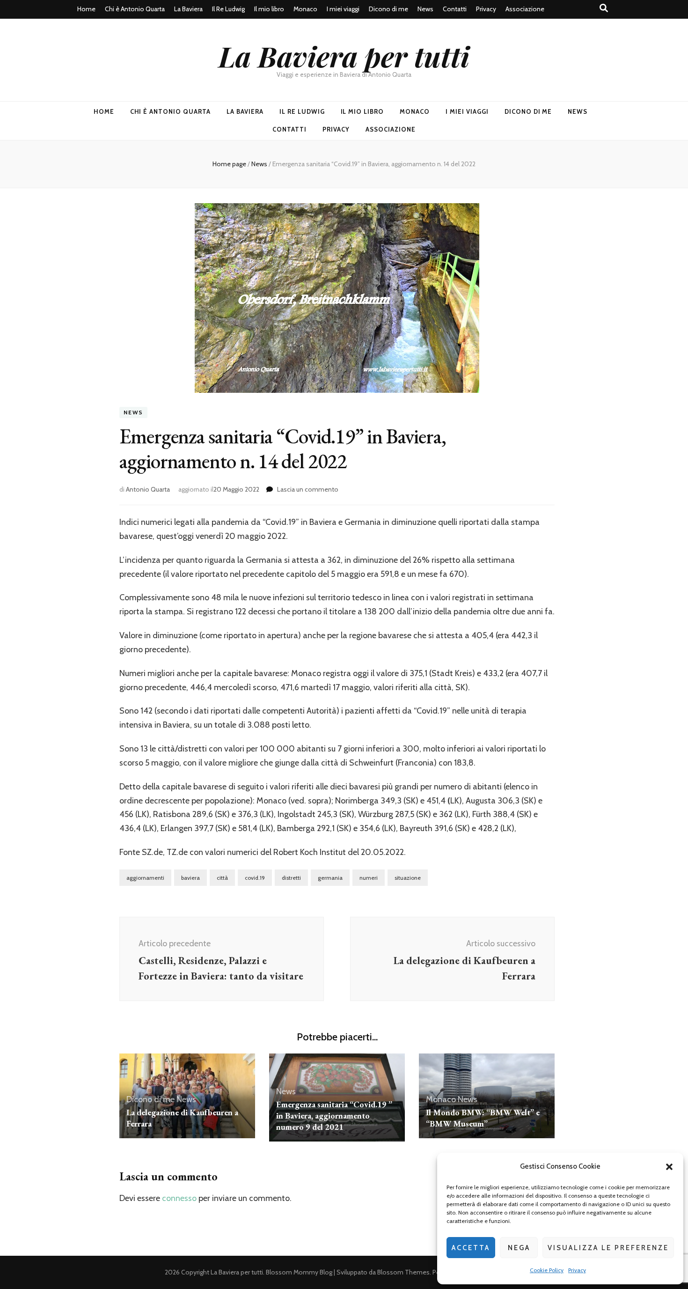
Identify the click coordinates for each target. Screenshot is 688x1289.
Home (86, 9)
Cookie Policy (547, 1270)
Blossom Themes (403, 1272)
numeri (368, 877)
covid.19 (255, 877)
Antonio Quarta (148, 489)
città (222, 877)
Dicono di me (388, 9)
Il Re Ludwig (228, 9)
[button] (669, 1166)
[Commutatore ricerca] (604, 8)
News (425, 9)
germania (330, 877)
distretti (291, 877)
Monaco (305, 9)
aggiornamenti (145, 877)
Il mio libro (269, 9)
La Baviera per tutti (344, 55)
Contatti (455, 9)
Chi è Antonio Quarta (135, 9)
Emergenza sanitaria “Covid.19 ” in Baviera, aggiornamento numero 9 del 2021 (334, 1115)
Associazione (524, 9)
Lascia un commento (307, 489)
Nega (519, 1248)
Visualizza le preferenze (608, 1248)
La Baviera (188, 9)
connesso (179, 1198)
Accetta (471, 1248)
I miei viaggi (343, 9)
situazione (408, 877)
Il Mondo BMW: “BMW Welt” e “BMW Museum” (483, 1118)
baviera (190, 877)
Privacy (577, 1270)
